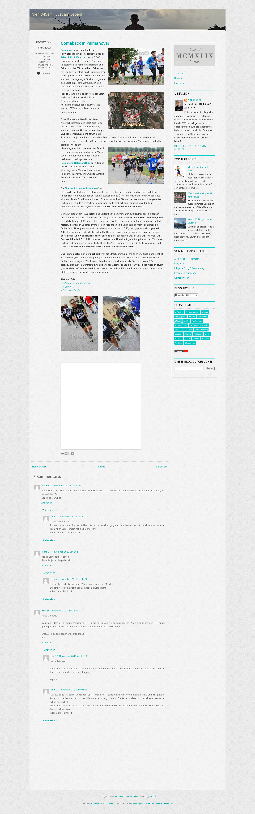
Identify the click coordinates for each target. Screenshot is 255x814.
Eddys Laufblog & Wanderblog (189, 268)
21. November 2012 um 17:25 (66, 485)
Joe (44, 610)
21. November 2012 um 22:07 (72, 516)
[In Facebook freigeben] (72, 453)
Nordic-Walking (201, 329)
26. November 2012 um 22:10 (71, 656)
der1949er (195, 100)
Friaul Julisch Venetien (73, 57)
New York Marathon (183, 329)
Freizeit (192, 316)
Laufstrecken (197, 321)
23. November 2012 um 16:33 (64, 551)
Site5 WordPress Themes (102, 803)
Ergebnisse (68, 286)
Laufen (186, 321)
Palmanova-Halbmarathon (75, 162)
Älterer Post (161, 466)
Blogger (153, 796)
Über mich (179, 78)
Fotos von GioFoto (72, 290)
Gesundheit (202, 316)
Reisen (207, 334)
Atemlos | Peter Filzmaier (186, 258)
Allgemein (179, 312)
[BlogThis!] (65, 453)
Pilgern (188, 334)
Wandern (205, 338)
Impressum (179, 83)
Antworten (46, 502)
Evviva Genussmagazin (185, 273)
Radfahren (197, 334)
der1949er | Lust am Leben (126, 796)
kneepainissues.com (164, 803)
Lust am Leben (181, 325)
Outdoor (178, 334)
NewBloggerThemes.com (143, 803)
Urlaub (196, 338)
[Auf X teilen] (69, 453)
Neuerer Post (39, 466)
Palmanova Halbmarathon (76, 283)
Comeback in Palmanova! (85, 43)
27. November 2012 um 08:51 (71, 689)
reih (53, 516)
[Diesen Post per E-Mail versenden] (62, 453)
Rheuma (178, 338)
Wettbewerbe (45, 68)
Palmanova (45, 59)
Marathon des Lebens (199, 325)
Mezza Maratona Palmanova (82, 188)
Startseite (100, 466)
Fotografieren (180, 316)
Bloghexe (179, 263)
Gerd (44, 551)
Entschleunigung (192, 312)
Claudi (45, 485)
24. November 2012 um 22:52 (62, 610)
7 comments (46, 73)
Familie (205, 312)
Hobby (178, 321)
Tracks (187, 338)
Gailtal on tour (181, 277)
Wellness (178, 343)
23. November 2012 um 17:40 (72, 579)
